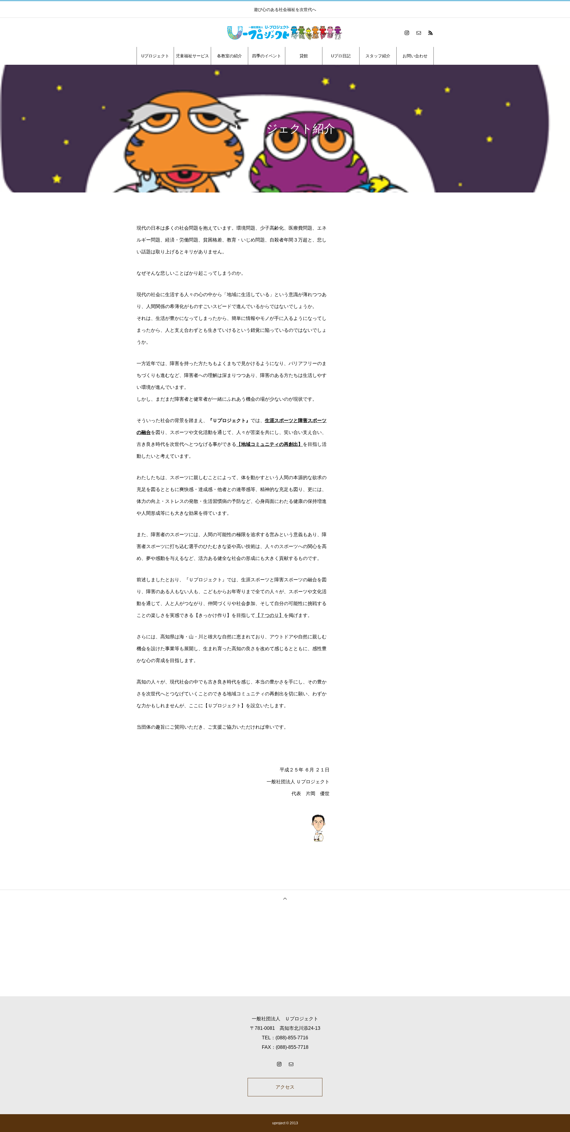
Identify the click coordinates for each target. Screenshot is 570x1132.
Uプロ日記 (341, 55)
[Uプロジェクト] (285, 32)
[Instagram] (407, 33)
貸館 (304, 55)
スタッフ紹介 (377, 55)
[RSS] (430, 33)
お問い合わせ (415, 55)
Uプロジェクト (155, 55)
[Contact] (419, 33)
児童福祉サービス (192, 55)
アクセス (285, 1087)
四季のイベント (266, 55)
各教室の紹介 (229, 55)
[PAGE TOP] (285, 898)
